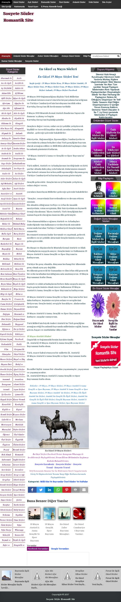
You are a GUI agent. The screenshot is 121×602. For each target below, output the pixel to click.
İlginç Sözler (19, 374)
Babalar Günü (6, 213)
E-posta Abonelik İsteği (51, 7)
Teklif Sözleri (19, 509)
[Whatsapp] (58, 490)
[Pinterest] (66, 490)
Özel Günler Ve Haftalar (76, 481)
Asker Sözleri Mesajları (48, 56)
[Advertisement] (85, 31)
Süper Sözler (6, 499)
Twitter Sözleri (6, 519)
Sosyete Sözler (63, 464)
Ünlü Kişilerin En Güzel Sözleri (113, 134)
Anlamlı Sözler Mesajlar (24, 56)
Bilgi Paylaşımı (90, 56)
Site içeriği (6, 7)
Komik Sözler (6, 414)
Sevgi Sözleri (6, 474)
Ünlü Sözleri (6, 525)
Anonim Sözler (19, 143)
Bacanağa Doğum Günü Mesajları (113, 237)
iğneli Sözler (19, 369)
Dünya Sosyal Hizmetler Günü (113, 209)
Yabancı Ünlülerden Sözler (98, 152)
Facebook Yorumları (38, 549)
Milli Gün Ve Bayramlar (52, 481)
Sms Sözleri (6, 489)
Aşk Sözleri (33, 2)
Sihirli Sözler (19, 479)
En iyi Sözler (19, 329)
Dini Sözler (6, 319)
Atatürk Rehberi (98, 195)
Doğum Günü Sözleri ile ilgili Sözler (98, 237)
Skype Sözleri (19, 484)
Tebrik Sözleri (6, 509)
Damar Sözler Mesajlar (12, 61)
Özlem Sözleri (19, 444)
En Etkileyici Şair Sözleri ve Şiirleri (113, 151)
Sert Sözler (6, 469)
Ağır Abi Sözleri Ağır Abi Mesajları (51, 574)
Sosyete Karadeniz (44, 464)
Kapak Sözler (6, 399)
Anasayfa (6, 2)
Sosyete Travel (62, 467)
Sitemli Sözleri (6, 484)
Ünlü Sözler (94, 2)
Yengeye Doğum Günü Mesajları (98, 279)
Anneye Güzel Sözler (71, 56)
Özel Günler (64, 2)
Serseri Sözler (19, 464)
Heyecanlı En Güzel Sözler (98, 323)
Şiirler (19, 499)
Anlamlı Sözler (79, 2)
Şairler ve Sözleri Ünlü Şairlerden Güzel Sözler (98, 165)
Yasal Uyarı (33, 7)
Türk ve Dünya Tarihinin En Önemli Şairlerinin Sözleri (113, 165)
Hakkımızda (19, 7)
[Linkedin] (49, 490)
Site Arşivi (106, 2)
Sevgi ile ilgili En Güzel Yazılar (113, 325)
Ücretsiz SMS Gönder (113, 193)
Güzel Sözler (19, 2)
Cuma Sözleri (6, 303)
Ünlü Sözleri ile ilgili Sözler (98, 135)
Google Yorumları (60, 549)
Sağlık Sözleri (19, 459)
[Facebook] (32, 490)
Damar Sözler (6, 309)
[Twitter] (41, 490)
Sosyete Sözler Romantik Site (18, 17)
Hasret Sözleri (6, 359)
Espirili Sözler (6, 334)
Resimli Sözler (19, 449)
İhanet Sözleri (6, 374)
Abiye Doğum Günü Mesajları (113, 258)
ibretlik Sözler (6, 369)
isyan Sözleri (19, 389)
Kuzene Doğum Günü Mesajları (113, 279)
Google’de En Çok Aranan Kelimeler (98, 209)
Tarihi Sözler (19, 504)
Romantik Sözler (48, 2)
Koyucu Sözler (19, 414)
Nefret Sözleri (19, 429)
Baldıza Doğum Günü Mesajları (98, 258)
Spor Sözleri (19, 494)
